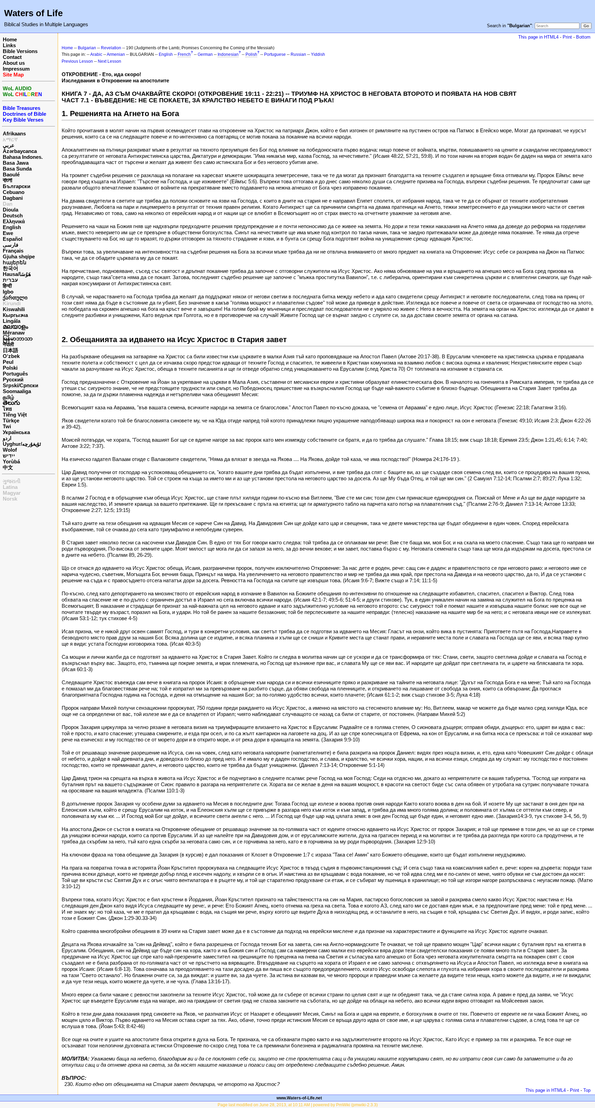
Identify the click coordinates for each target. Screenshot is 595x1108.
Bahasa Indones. (23, 157)
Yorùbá (11, 461)
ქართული (15, 297)
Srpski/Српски (20, 385)
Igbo (8, 292)
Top (587, 1090)
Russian (298, 54)
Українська (16, 432)
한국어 (10, 268)
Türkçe (11, 420)
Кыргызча (15, 315)
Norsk (10, 499)
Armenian (116, 54)
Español (12, 239)
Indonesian (228, 54)
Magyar (12, 493)
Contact (12, 57)
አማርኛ (10, 139)
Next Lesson (109, 61)
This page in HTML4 (538, 37)
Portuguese (275, 54)
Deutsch (13, 215)
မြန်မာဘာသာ (18, 338)
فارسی (10, 245)
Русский (13, 379)
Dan (7, 204)
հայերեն (15, 262)
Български (16, 186)
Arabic (96, 54)
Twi (7, 426)
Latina (10, 487)
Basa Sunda (17, 169)
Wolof (10, 450)
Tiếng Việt (15, 415)
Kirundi (12, 303)
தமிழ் (8, 397)
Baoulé (11, 174)
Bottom (583, 37)
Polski (10, 368)
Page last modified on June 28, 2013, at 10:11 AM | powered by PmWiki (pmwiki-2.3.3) (298, 1104)
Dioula (10, 210)
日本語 (10, 350)
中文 (8, 467)
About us (14, 63)
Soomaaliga (17, 391)
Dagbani (13, 198)
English (12, 227)
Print (567, 37)
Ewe (8, 233)
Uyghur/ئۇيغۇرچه (22, 444)
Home (10, 39)
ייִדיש (9, 456)
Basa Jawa (16, 163)
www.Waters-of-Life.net (299, 1098)
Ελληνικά (14, 221)
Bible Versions (20, 51)
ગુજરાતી (11, 481)
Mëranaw (14, 333)
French (184, 54)
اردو (7, 438)
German (205, 54)
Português (15, 374)
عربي (8, 145)
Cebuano (13, 192)
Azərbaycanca (20, 151)
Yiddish (318, 54)
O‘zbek (11, 356)
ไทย (7, 409)
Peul (8, 362)
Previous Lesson (77, 61)
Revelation (111, 47)
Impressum (16, 69)
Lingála (11, 321)
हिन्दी (7, 286)
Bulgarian (87, 47)
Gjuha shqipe (19, 256)
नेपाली (8, 344)
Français (13, 251)
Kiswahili (14, 309)
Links (9, 45)
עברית (10, 280)
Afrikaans (14, 133)
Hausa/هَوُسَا (17, 274)
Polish (251, 54)
